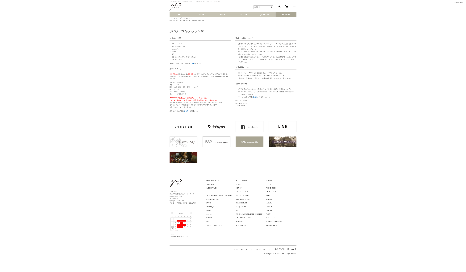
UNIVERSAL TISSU (243, 218)
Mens (201, 15)
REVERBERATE (241, 203)
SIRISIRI (269, 207)
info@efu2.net (174, 198)
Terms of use (238, 249)
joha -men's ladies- (243, 192)
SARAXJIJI (210, 207)
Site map (249, 249)
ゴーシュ (269, 184)
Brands (286, 15)
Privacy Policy (260, 249)
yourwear (240, 222)
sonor (208, 210)
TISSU (268, 214)
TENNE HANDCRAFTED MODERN (249, 214)
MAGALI (269, 195)
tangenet (209, 214)
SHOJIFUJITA (241, 207)
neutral (269, 199)
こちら (192, 63)
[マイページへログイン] (279, 7)
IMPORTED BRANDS (214, 225)
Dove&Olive (211, 184)
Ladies (180, 15)
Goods (243, 15)
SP (237, 210)
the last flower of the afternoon (219, 195)
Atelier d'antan (242, 180)
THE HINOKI (271, 188)
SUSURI (269, 210)
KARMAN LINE (272, 192)
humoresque (211, 192)
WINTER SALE (271, 225)
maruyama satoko (243, 199)
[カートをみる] (286, 7)
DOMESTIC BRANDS (274, 222)
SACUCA (269, 203)
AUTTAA (269, 180)
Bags (222, 15)
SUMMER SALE (242, 225)
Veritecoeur (270, 218)
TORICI (209, 218)
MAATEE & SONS (242, 195)
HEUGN (239, 188)
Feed (271, 249)
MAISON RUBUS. (212, 199)
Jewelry (264, 15)
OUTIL (208, 203)
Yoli (207, 222)
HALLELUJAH (211, 188)
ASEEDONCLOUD (213, 180)
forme (238, 184)
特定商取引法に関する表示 (285, 249)
